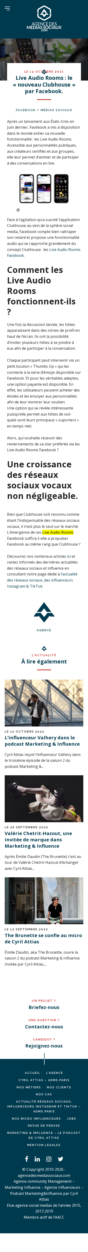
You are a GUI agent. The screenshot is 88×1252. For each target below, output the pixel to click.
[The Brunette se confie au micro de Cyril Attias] (44, 922)
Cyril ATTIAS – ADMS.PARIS (44, 1080)
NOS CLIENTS (59, 1087)
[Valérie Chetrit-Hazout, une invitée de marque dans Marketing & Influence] (44, 820)
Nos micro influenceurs (36, 1118)
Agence (44, 630)
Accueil (32, 1073)
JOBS (71, 1118)
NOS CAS (44, 1094)
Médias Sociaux (56, 110)
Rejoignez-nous (44, 1046)
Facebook (26, 110)
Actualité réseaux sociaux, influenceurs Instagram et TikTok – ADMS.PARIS (44, 1106)
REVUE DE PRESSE (44, 1125)
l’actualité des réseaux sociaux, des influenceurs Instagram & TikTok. (42, 580)
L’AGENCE (54, 1073)
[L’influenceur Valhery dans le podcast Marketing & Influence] (44, 725)
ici (69, 556)
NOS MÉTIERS (29, 1087)
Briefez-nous (44, 1007)
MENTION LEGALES (44, 1145)
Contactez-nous (44, 1026)
